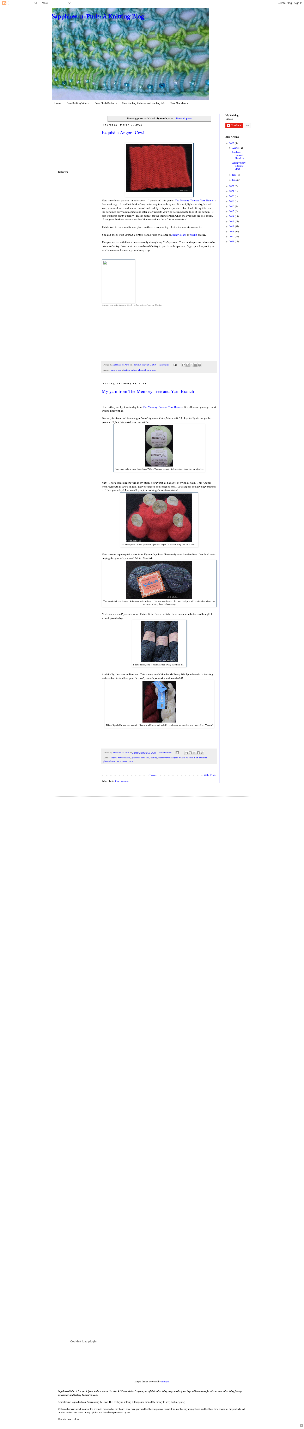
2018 (232, 201)
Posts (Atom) (121, 781)
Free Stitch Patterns (106, 103)
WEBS (193, 234)
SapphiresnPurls (143, 304)
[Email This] (184, 365)
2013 (232, 221)
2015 (232, 211)
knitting (154, 757)
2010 (232, 236)
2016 (232, 206)
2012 (232, 226)
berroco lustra (124, 757)
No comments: (165, 752)
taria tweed (122, 761)
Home (57, 103)
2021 (232, 191)
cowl (120, 369)
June (234, 179)
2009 (232, 241)
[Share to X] (191, 365)
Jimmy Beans (179, 234)
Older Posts (210, 775)
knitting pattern (130, 369)
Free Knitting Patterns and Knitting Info (143, 103)
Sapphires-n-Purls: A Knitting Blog (98, 17)
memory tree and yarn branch (171, 757)
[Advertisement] (70, 138)
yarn (154, 369)
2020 (232, 196)
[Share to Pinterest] (199, 365)
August (236, 147)
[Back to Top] (301, 1426)
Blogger (165, 1381)
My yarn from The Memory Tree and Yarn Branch (148, 391)
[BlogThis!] (188, 365)
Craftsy (158, 304)
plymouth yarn (144, 369)
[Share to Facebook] (195, 365)
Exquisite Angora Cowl (123, 132)
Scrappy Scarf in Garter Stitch (238, 165)
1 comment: (164, 364)
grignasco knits (138, 757)
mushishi (203, 757)
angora (114, 369)
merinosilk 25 (192, 757)
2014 (232, 216)
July (234, 174)
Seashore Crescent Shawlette (238, 155)
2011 (232, 231)
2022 (232, 186)
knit (147, 757)
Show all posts (184, 118)
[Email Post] (174, 364)
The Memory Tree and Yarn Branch (194, 200)
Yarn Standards (179, 103)
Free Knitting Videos (78, 103)
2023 (232, 143)
